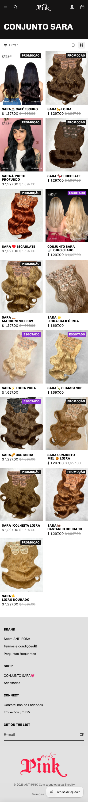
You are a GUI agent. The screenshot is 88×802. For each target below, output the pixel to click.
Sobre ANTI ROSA (17, 639)
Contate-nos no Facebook (23, 705)
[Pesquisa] (15, 7)
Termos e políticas (44, 794)
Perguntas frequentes (20, 654)
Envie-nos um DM (17, 712)
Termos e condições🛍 (20, 646)
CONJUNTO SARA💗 (19, 675)
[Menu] (5, 7)
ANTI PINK (31, 785)
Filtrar (13, 45)
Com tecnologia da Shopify (57, 785)
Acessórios (12, 683)
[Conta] (72, 7)
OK (82, 734)
